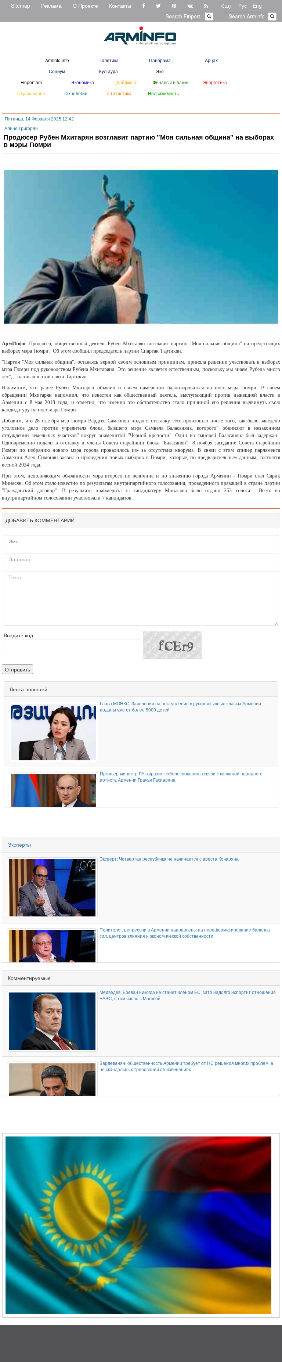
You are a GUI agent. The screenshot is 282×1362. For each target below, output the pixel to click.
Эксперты (19, 844)
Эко (160, 71)
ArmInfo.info (57, 60)
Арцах (211, 60)
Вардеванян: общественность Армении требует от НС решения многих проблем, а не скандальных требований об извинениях (186, 1066)
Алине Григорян (21, 128)
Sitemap (20, 5)
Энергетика (215, 82)
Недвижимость (163, 93)
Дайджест (126, 82)
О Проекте (85, 5)
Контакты (120, 5)
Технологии (75, 93)
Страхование (31, 93)
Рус (242, 5)
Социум (57, 71)
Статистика (119, 93)
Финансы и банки (171, 82)
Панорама (160, 60)
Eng (257, 5)
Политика (108, 60)
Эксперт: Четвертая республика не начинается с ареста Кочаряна (169, 858)
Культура (108, 71)
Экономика (82, 82)
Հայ (226, 5)
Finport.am (31, 82)
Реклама (51, 5)
